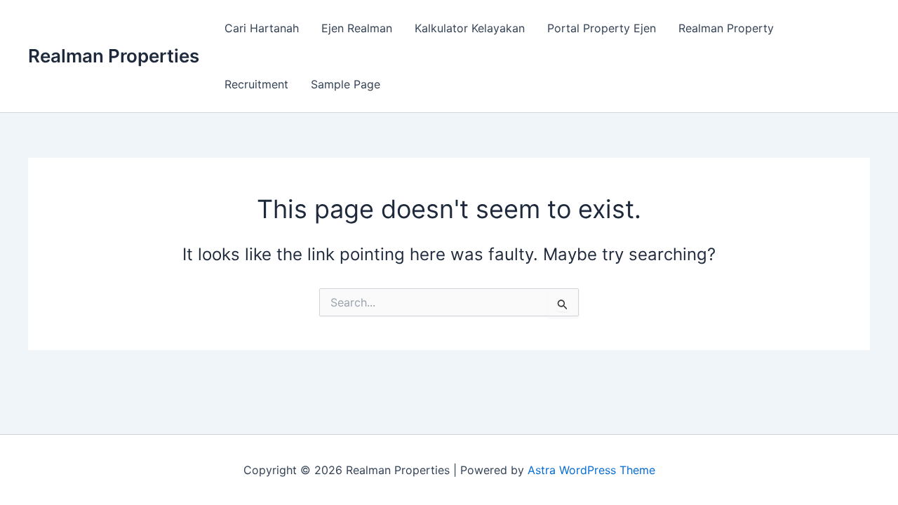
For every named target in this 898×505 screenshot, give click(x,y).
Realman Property (726, 28)
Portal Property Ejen (601, 28)
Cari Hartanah (261, 28)
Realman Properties (113, 56)
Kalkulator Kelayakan (470, 28)
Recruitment (256, 84)
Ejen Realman (356, 28)
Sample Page (345, 84)
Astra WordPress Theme (591, 470)
